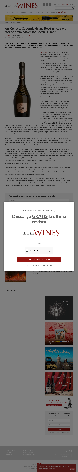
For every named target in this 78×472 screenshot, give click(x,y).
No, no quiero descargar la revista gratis (39, 265)
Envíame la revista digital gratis (39, 259)
